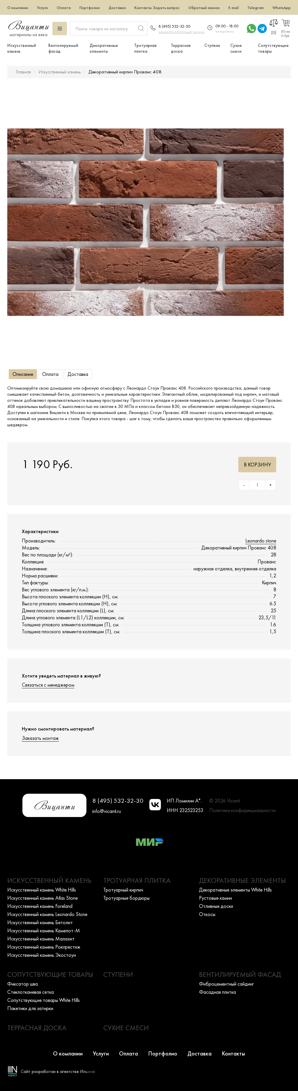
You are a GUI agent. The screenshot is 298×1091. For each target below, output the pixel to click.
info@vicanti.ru (106, 811)
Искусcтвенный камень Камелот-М (43, 930)
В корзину (257, 464)
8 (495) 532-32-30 (174, 26)
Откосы (207, 914)
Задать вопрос (166, 7)
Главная (23, 72)
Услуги (42, 7)
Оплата (64, 7)
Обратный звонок (204, 7)
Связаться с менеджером (48, 684)
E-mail (233, 7)
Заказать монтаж (40, 738)
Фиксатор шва (22, 983)
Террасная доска (181, 48)
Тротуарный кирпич (123, 889)
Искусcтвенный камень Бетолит (40, 922)
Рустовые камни (215, 897)
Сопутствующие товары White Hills (43, 1000)
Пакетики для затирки (30, 1008)
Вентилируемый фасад (240, 974)
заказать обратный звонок (182, 31)
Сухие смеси (236, 48)
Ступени (212, 45)
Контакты (143, 7)
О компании (17, 7)
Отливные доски (216, 906)
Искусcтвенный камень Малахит (40, 938)
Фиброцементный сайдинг (226, 983)
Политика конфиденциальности (242, 810)
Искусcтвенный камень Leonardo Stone (47, 914)
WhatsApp (281, 7)
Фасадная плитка (217, 992)
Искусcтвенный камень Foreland (39, 906)
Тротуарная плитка (145, 48)
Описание (23, 374)
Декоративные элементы (104, 48)
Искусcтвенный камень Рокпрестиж (43, 946)
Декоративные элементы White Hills (235, 889)
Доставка (117, 7)
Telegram (255, 7)
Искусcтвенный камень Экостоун (41, 955)
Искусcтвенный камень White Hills (41, 889)
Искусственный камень (60, 72)
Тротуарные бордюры (126, 897)
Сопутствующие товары (50, 974)
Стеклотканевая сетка (30, 992)
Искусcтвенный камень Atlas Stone (42, 897)
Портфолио (89, 7)
